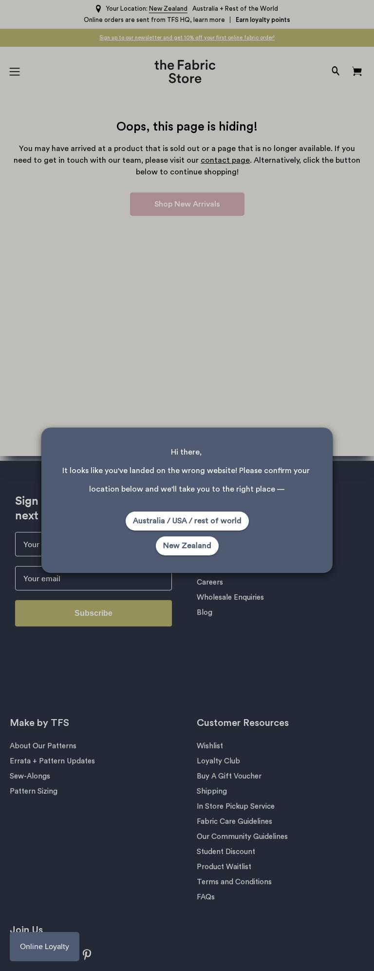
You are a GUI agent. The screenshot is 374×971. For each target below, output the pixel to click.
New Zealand (187, 546)
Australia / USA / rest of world (187, 521)
